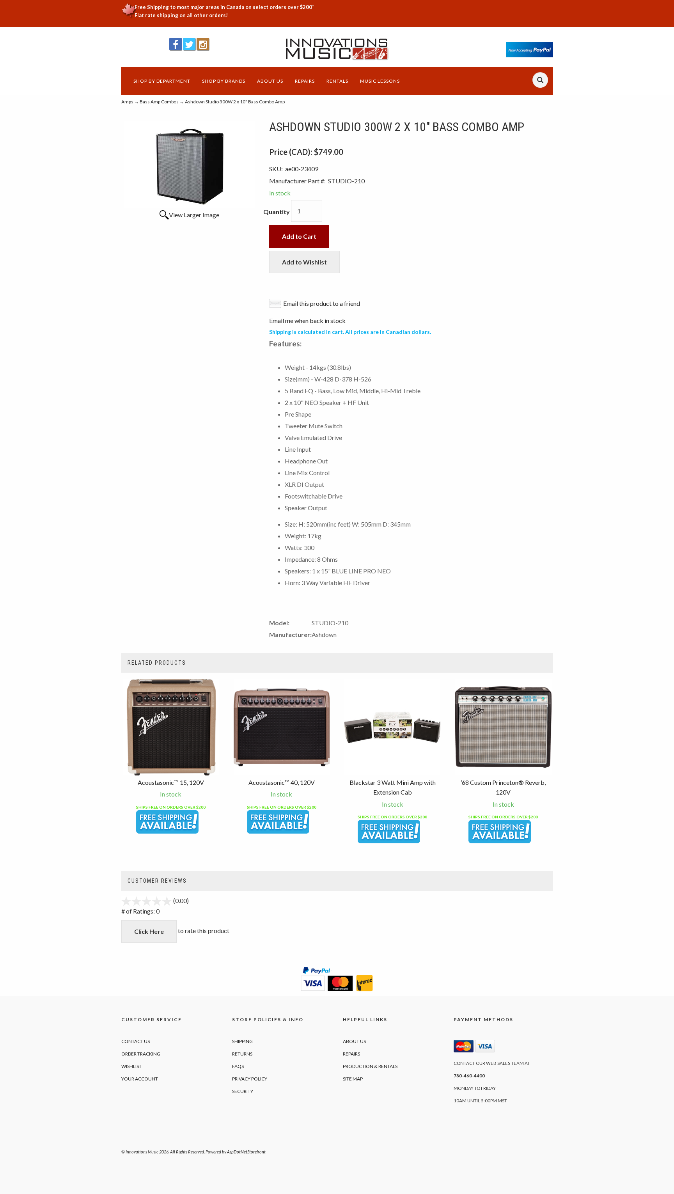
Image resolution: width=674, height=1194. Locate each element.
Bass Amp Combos (159, 102)
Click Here (149, 931)
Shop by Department (161, 81)
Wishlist (131, 1066)
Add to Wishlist (304, 262)
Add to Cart (299, 236)
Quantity (276, 211)
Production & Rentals (370, 1066)
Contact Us (135, 1041)
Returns (242, 1054)
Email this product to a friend (321, 303)
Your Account (139, 1079)
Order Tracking (140, 1054)
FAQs (238, 1066)
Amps (127, 102)
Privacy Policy (249, 1079)
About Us (270, 81)
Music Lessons (380, 81)
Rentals (337, 81)
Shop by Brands (223, 81)
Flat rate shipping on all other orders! (181, 15)
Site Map (353, 1079)
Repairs (305, 81)
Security (242, 1091)
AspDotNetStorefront (246, 1151)
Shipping (242, 1041)
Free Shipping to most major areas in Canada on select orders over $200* (224, 7)
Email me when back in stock (307, 320)
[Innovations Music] (337, 49)
